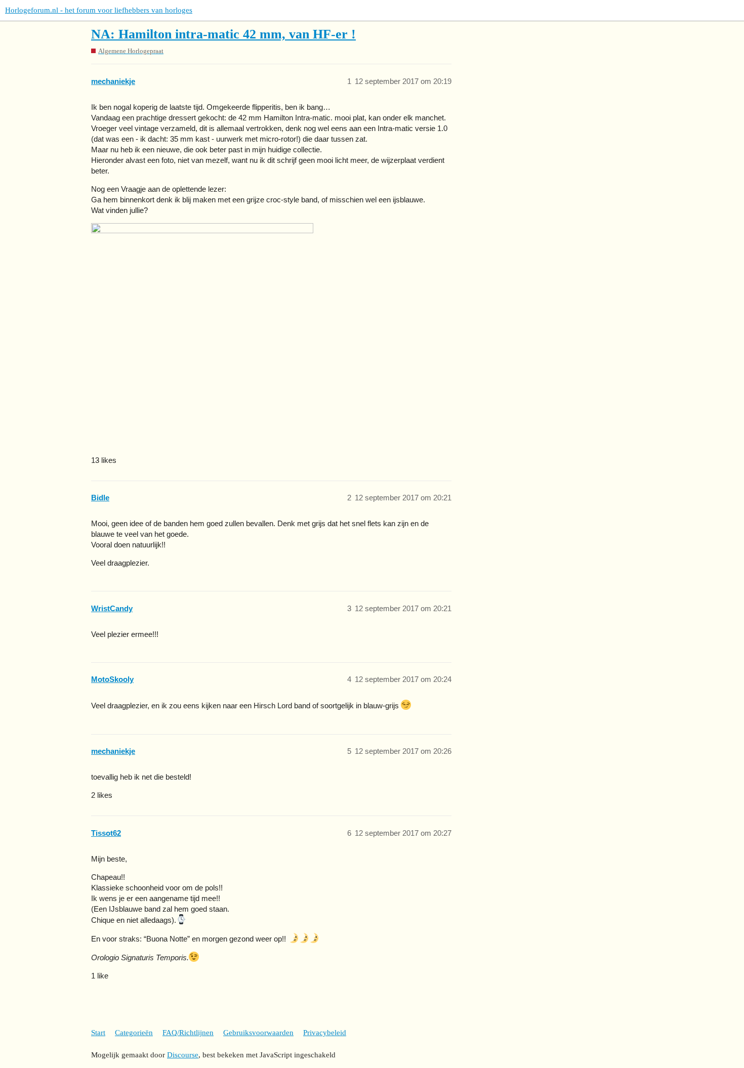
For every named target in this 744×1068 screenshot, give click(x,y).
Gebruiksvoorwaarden (258, 1033)
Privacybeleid (324, 1033)
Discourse (182, 1055)
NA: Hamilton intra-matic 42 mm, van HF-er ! (223, 34)
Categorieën (134, 1033)
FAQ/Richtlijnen (188, 1033)
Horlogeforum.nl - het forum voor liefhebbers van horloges (98, 10)
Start (98, 1033)
